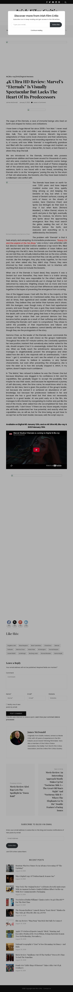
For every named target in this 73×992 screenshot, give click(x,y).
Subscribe (56, 24)
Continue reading (36, 30)
